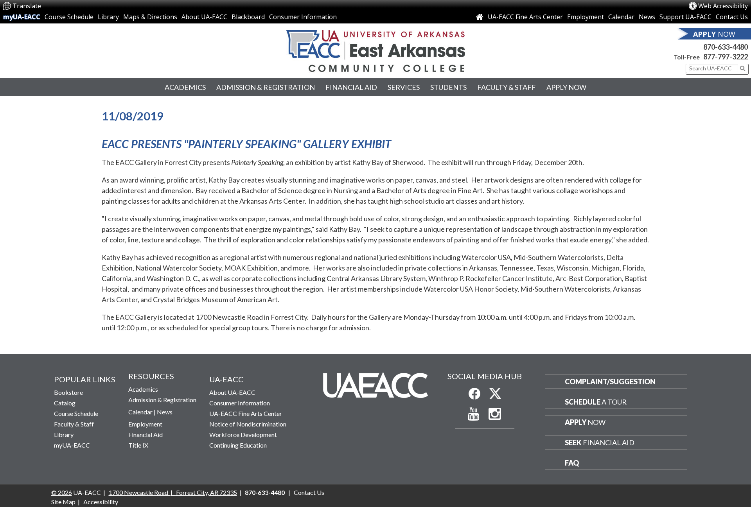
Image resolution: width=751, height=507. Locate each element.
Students (448, 87)
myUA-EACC (21, 17)
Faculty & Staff (506, 87)
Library (108, 17)
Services (404, 87)
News (647, 17)
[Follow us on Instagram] (495, 414)
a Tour (596, 402)
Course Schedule (69, 17)
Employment (585, 17)
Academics (185, 87)
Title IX (138, 445)
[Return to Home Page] (375, 385)
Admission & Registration (265, 87)
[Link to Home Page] (479, 16)
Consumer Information (303, 17)
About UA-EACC (204, 17)
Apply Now (566, 87)
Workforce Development (243, 434)
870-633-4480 (725, 47)
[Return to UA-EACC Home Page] (375, 51)
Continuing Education (238, 445)
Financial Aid (351, 87)
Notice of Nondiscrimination (247, 424)
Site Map (63, 501)
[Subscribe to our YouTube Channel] (473, 414)
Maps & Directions (150, 17)
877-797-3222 (725, 56)
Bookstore (68, 392)
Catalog (64, 403)
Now (585, 422)
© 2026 (61, 492)
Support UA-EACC (685, 17)
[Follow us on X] (495, 393)
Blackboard (248, 17)
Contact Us (732, 17)
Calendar (621, 17)
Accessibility (100, 501)
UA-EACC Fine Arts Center (525, 17)
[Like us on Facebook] (474, 393)
